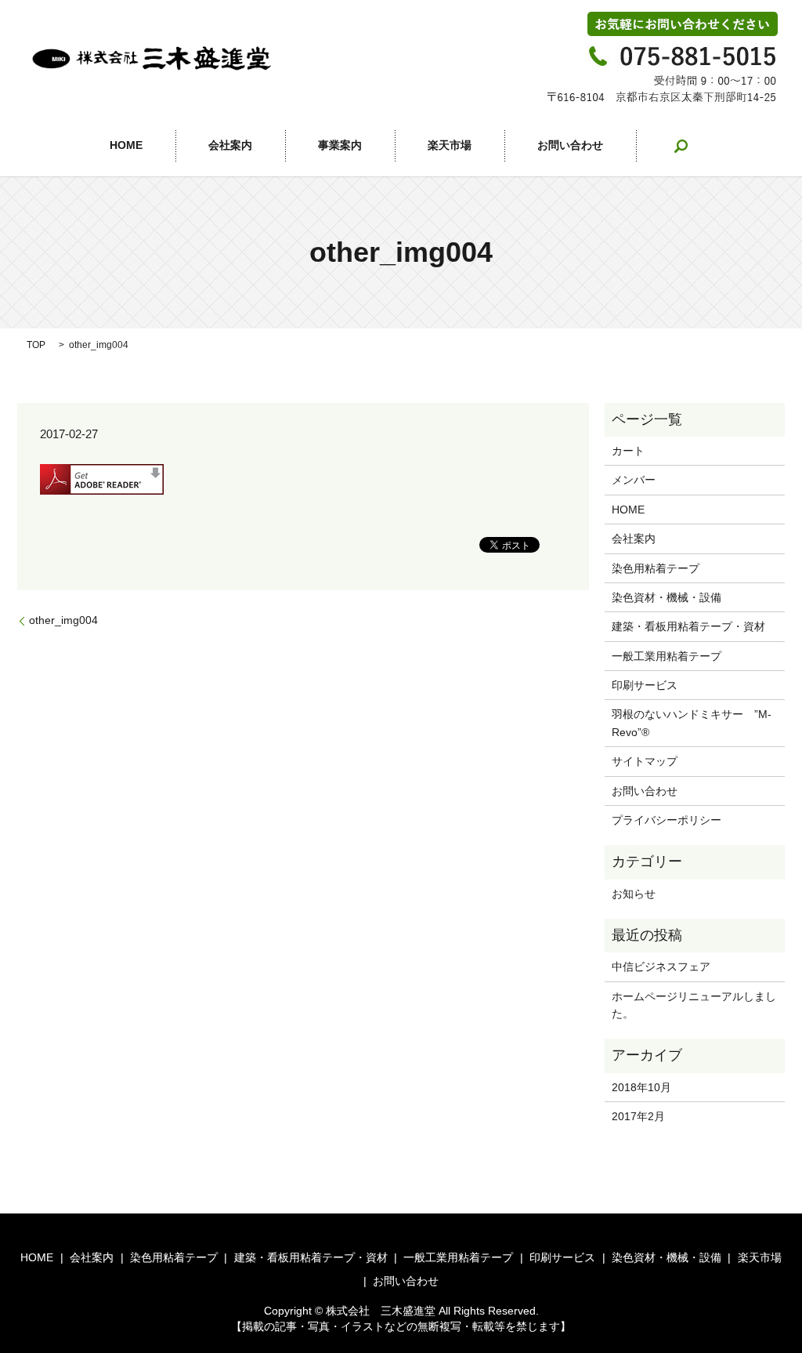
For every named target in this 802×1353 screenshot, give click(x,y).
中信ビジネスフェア (661, 966)
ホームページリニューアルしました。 (694, 1005)
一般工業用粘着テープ (666, 656)
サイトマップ (644, 761)
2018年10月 (641, 1087)
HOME (126, 146)
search (680, 146)
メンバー (634, 479)
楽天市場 (449, 146)
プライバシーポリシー (666, 820)
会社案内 (230, 146)
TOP (36, 344)
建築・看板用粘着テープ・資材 (688, 626)
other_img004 (63, 620)
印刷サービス (644, 685)
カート (628, 450)
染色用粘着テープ (655, 568)
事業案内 (340, 146)
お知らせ (634, 893)
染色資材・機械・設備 (666, 597)
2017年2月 (638, 1116)
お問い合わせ (570, 146)
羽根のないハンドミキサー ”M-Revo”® (691, 723)
